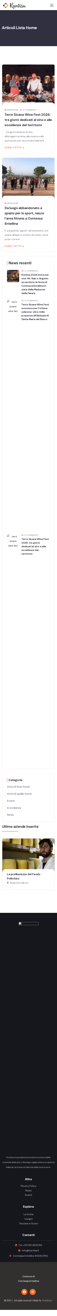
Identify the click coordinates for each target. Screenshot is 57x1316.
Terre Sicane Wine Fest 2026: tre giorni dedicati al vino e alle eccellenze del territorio (28, 119)
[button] (53, 867)
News (10, 815)
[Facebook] (24, 1292)
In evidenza (14, 808)
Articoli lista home (18, 787)
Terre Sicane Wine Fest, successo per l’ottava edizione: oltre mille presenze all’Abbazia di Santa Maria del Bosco (35, 312)
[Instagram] (33, 1292)
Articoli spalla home (19, 794)
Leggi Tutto (13, 147)
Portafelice (47, 1300)
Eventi (11, 801)
